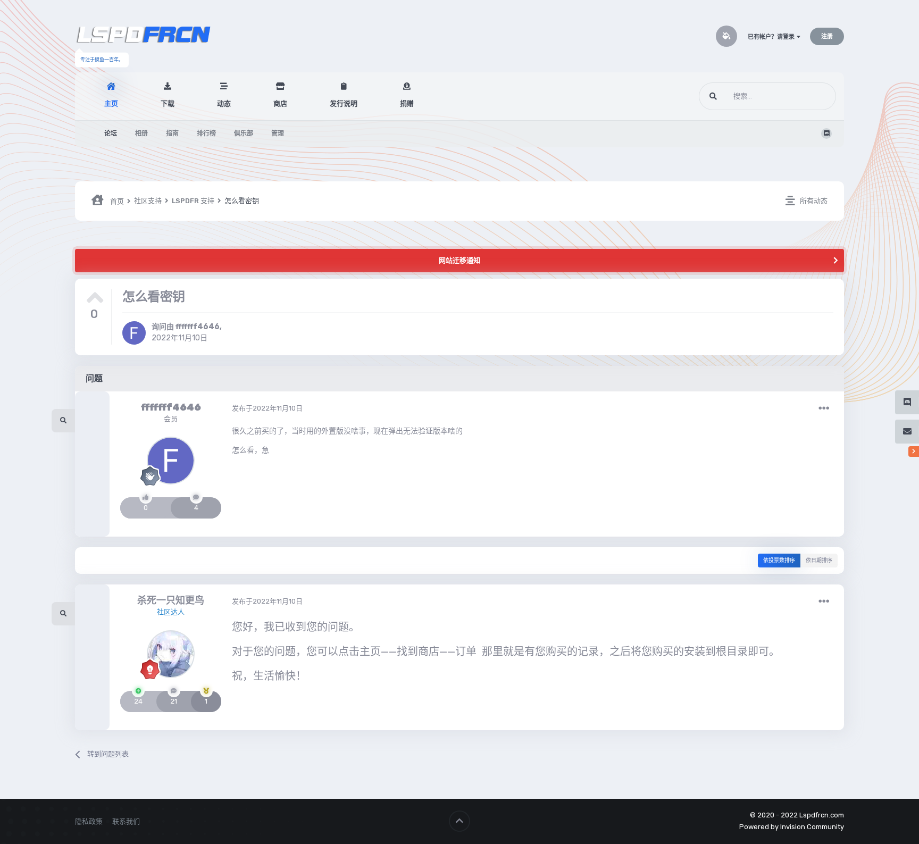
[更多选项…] (824, 408)
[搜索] (713, 96)
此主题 (812, 96)
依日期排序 (819, 560)
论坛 (110, 133)
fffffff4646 (198, 326)
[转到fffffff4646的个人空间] (134, 333)
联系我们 (126, 821)
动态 (224, 103)
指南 (172, 133)
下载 (167, 103)
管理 (277, 133)
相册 (141, 133)
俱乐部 (243, 133)
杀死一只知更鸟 (170, 600)
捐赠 (407, 103)
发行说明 (343, 103)
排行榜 (206, 133)
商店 (280, 103)
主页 (111, 103)
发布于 (267, 408)
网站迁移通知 (459, 260)
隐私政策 (89, 821)
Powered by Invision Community (791, 827)
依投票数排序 (779, 560)
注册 (827, 36)
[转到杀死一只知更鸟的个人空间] (171, 654)
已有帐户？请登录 (772, 37)
